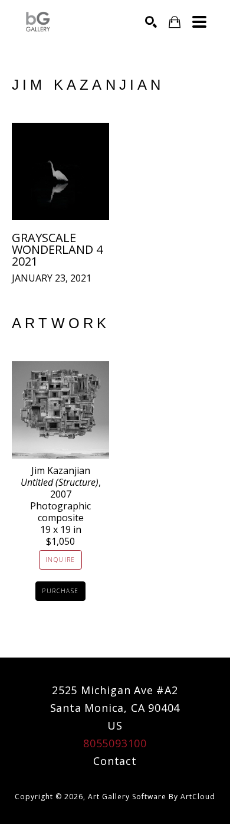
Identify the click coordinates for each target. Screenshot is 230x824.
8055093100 (115, 743)
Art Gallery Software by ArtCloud (151, 797)
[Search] (151, 22)
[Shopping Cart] (174, 22)
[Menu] (199, 22)
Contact (115, 761)
